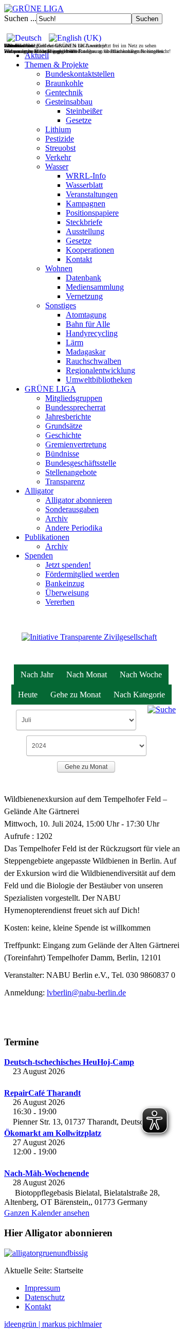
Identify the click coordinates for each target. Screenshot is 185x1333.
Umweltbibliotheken (99, 379)
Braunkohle (64, 83)
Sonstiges (60, 305)
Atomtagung (86, 314)
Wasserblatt (84, 185)
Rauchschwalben (93, 361)
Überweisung (67, 592)
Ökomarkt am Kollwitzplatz (52, 1133)
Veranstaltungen (92, 194)
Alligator (39, 490)
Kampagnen (85, 203)
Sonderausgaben (72, 509)
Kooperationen (90, 249)
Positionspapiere (92, 212)
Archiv (56, 518)
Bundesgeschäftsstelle (80, 463)
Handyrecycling (92, 333)
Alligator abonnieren (78, 500)
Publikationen (47, 537)
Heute (28, 694)
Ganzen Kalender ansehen (46, 1212)
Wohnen (58, 268)
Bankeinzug (64, 583)
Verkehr (58, 157)
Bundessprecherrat (75, 407)
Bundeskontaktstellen (80, 73)
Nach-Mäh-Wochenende (46, 1173)
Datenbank (83, 277)
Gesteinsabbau (68, 101)
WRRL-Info (86, 175)
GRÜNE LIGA (50, 388)
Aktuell (37, 55)
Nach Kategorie (139, 694)
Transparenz (65, 481)
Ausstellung (85, 231)
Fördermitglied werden (82, 574)
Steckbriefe (84, 222)
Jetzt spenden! (68, 564)
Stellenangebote (71, 472)
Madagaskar (85, 351)
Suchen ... (20, 18)
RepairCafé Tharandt (42, 1093)
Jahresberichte (68, 416)
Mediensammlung (95, 287)
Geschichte (63, 435)
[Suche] (161, 709)
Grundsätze (63, 426)
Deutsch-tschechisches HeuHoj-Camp (69, 1062)
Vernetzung (84, 296)
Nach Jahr (37, 674)
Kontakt (79, 259)
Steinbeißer (84, 111)
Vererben (60, 602)
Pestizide (59, 138)
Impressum (42, 1288)
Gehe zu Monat (75, 694)
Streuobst (60, 148)
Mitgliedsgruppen (73, 398)
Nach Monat (86, 674)
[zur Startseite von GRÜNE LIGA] (34, 8)
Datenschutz (45, 1297)
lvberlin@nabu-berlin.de (86, 992)
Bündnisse (62, 453)
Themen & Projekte (56, 64)
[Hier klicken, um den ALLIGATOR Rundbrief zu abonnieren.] (92, 1253)
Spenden (39, 555)
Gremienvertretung (75, 444)
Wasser (56, 166)
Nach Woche (141, 674)
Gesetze (78, 120)
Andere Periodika (73, 527)
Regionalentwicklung (100, 370)
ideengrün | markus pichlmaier (53, 1324)
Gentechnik (64, 92)
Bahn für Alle (88, 324)
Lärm (74, 342)
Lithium (58, 129)
